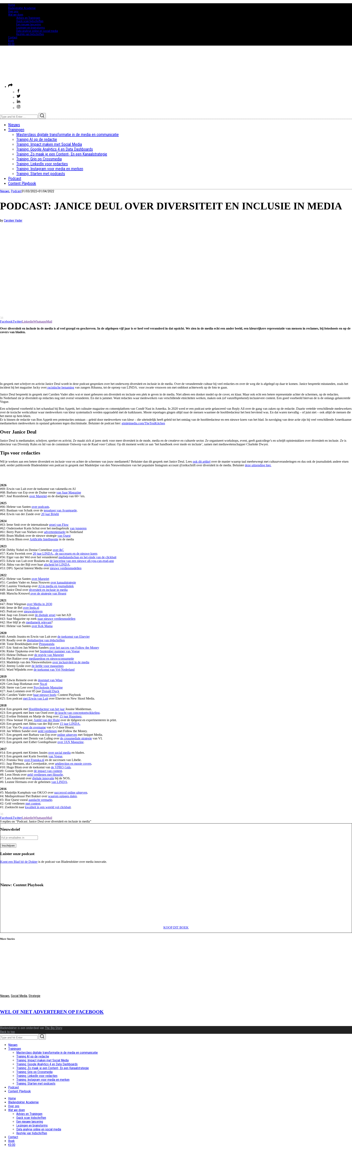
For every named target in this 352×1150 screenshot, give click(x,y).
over (33, 593)
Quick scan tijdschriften (29, 21)
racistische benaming (60, 387)
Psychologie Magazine (48, 687)
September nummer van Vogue (60, 651)
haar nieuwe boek (44, 695)
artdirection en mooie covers (73, 763)
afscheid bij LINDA (57, 564)
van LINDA (59, 782)
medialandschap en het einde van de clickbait (87, 557)
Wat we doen (15, 14)
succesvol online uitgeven (70, 792)
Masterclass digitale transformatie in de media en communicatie (57, 1053)
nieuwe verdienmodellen (65, 568)
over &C (58, 550)
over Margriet (38, 496)
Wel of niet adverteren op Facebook (52, 1011)
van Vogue (55, 756)
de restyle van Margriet (49, 655)
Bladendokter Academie (22, 8)
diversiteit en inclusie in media (48, 589)
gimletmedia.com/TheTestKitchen (143, 423)
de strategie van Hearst (51, 593)
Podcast (16, 191)
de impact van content (48, 771)
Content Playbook (19, 1091)
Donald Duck (50, 691)
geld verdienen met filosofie (45, 774)
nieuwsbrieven (33, 611)
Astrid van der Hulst (47, 720)
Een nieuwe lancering (28, 24)
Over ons (13, 11)
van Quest (63, 535)
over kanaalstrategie (63, 582)
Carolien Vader (13, 220)
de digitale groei (45, 615)
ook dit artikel (201, 461)
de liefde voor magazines (48, 666)
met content (32, 803)
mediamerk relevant (38, 622)
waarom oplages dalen (62, 796)
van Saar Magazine (68, 492)
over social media (59, 752)
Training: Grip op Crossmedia (34, 1072)
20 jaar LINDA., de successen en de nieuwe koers (65, 553)
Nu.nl (43, 684)
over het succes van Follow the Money (74, 647)
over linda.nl (31, 607)
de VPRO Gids (61, 767)
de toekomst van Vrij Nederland (54, 669)
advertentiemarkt (54, 532)
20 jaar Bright (50, 514)
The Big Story (53, 1028)
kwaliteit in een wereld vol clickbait (48, 807)
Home (11, 5)
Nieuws (4, 191)
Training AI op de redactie (32, 1056)
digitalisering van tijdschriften (46, 640)
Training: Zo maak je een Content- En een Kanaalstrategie (52, 1068)
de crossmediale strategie (76, 738)
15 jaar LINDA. (70, 723)
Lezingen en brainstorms (30, 27)
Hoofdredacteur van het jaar (47, 709)
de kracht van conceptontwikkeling (77, 712)
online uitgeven (67, 734)
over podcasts (40, 506)
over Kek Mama (42, 626)
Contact (12, 37)
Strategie (34, 996)
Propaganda (46, 644)
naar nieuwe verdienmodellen (56, 618)
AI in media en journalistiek (56, 586)
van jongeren (78, 528)
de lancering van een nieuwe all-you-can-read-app (82, 561)
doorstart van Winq (50, 680)
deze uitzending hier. (258, 465)
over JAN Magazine (70, 742)
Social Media (19, 996)
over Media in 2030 (39, 604)
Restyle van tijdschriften (30, 34)
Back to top (7, 1032)
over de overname (34, 727)
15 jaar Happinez (70, 716)
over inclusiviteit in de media (70, 662)
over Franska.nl (34, 760)
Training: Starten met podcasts (35, 1083)
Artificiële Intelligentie (44, 539)
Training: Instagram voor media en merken (42, 1080)
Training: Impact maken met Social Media (42, 1060)
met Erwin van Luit (35, 698)
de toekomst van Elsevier (73, 636)
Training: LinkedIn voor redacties (36, 1076)
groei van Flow (59, 524)
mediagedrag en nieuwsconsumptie (51, 658)
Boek (11, 40)
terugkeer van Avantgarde (60, 510)
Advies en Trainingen (28, 18)
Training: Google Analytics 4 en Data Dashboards (47, 1064)
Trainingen (14, 1049)
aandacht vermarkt (40, 800)
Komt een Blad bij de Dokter (18, 861)
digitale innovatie (43, 778)
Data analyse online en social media (37, 31)
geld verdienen (47, 731)
